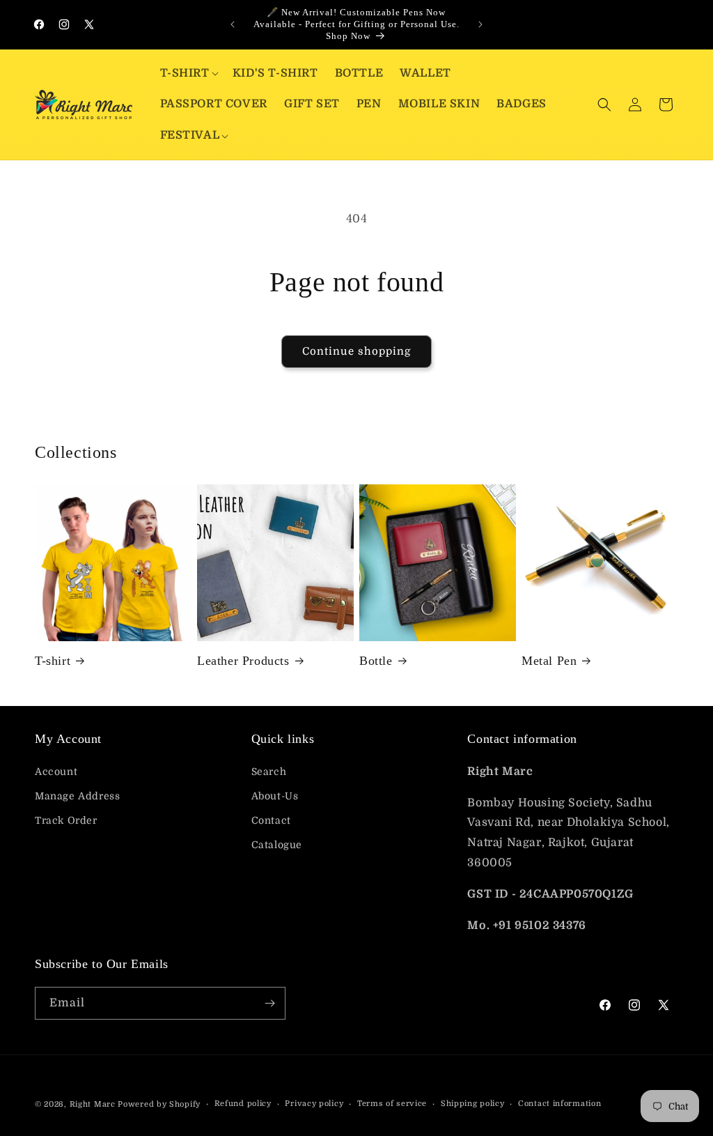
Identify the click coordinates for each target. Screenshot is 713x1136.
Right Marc (93, 1104)
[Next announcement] (480, 24)
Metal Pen (549, 661)
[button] (188, 73)
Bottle (376, 661)
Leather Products (243, 661)
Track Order (66, 820)
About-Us (275, 795)
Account (56, 771)
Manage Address (77, 795)
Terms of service (392, 1103)
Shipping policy (473, 1103)
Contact (271, 820)
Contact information (559, 1103)
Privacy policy (314, 1103)
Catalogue (276, 844)
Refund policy (243, 1103)
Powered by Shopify (159, 1104)
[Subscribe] (269, 1003)
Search (269, 771)
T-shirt (52, 661)
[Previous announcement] (232, 24)
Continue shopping (356, 351)
